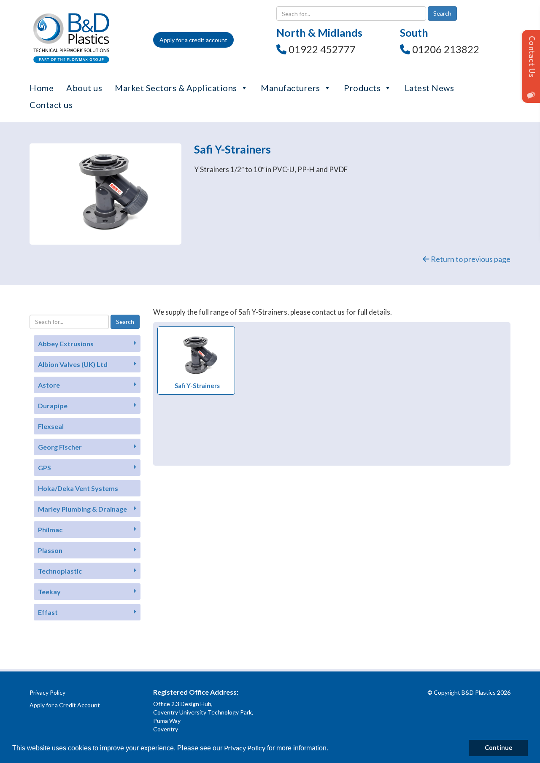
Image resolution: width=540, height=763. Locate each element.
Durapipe (53, 406)
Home (42, 88)
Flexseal (51, 426)
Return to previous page (469, 259)
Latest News (429, 88)
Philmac (50, 530)
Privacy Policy (244, 748)
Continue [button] (498, 747)
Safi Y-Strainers (197, 385)
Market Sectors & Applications (176, 88)
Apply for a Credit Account (65, 705)
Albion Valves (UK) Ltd (73, 364)
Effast (48, 612)
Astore (49, 385)
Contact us (51, 105)
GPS (44, 468)
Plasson (50, 550)
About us (84, 88)
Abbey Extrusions (66, 344)
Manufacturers (290, 88)
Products (362, 88)
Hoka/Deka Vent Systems (78, 488)
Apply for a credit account (193, 39)
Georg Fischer (60, 447)
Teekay (49, 592)
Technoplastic (60, 571)
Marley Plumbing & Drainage (82, 509)
